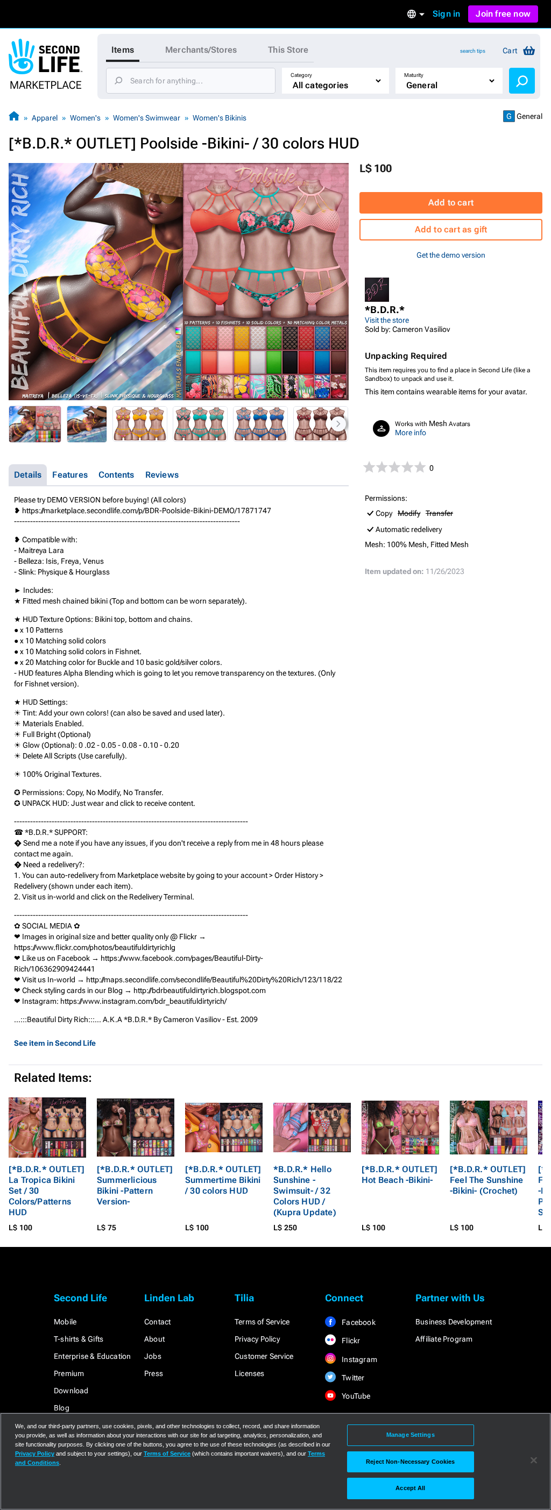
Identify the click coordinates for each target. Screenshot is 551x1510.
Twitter (352, 1377)
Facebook (358, 1322)
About (154, 1339)
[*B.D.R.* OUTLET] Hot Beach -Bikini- (399, 1174)
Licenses (250, 1373)
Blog (61, 1407)
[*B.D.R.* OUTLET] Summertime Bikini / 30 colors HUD (223, 1180)
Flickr (350, 1340)
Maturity (413, 75)
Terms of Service (262, 1321)
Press (153, 1373)
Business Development (453, 1321)
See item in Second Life (55, 1043)
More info (410, 432)
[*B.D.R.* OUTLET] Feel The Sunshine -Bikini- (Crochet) (488, 1180)
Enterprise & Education (92, 1356)
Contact (157, 1321)
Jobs (152, 1356)
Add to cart (451, 202)
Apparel (45, 118)
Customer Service (264, 1356)
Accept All (410, 1488)
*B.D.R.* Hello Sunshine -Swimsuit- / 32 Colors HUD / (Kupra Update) (304, 1190)
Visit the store (387, 320)
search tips (472, 51)
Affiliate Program (443, 1339)
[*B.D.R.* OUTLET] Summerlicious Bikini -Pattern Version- (135, 1185)
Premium (69, 1373)
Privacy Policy (257, 1339)
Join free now (503, 14)
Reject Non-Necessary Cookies (410, 1461)
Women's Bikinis (219, 118)
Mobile (65, 1321)
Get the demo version (450, 255)
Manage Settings (410, 1434)
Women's (85, 118)
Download (71, 1390)
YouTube (355, 1396)
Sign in (446, 14)
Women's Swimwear (146, 118)
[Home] (14, 117)
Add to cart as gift (451, 229)
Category (301, 75)
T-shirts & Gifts (78, 1339)
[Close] (534, 1460)
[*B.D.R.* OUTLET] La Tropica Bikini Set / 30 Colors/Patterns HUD (46, 1190)
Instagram (358, 1359)
